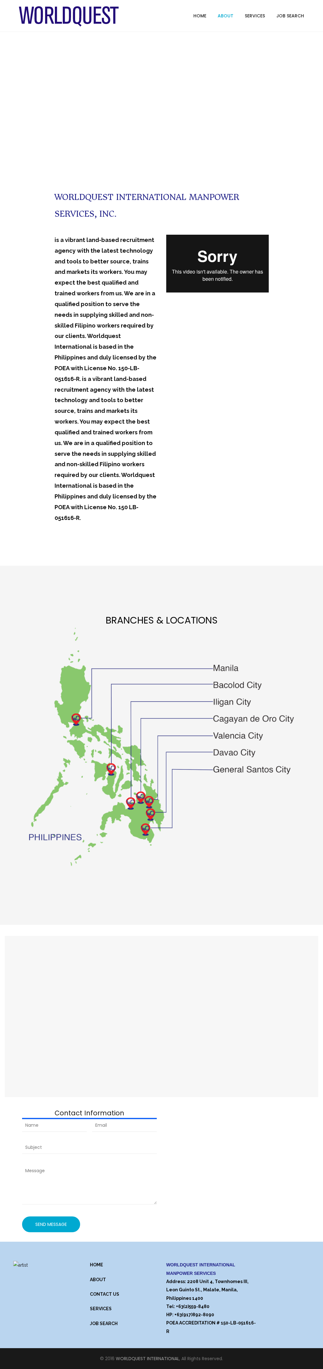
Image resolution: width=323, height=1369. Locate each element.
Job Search (290, 16)
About (225, 16)
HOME (96, 1264)
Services (255, 16)
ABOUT (98, 1279)
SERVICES (101, 1308)
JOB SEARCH (104, 1323)
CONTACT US (104, 1294)
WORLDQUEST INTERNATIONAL (147, 1358)
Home (199, 16)
